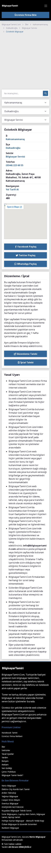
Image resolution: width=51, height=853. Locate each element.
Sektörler (6, 750)
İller (26, 24)
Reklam (5, 764)
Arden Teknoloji (9, 792)
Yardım (5, 757)
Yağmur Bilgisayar (10, 796)
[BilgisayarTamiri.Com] (10, 5)
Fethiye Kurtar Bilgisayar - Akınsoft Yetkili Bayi (23, 820)
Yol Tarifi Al (12, 189)
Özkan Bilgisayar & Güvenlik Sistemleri (19, 824)
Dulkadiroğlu (12, 28)
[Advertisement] (25, 61)
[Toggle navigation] (45, 6)
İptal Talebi (27, 362)
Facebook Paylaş (26, 246)
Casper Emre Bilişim (11, 800)
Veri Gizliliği (7, 768)
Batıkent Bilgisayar (10, 827)
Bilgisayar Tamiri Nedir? (12, 775)
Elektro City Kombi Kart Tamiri (16, 789)
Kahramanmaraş (40, 24)
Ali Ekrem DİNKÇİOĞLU (19, 847)
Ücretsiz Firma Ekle (26, 15)
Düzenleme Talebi (26, 353)
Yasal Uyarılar (8, 754)
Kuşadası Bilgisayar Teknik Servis (17, 810)
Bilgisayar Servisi (29, 28)
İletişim (5, 761)
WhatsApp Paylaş (27, 263)
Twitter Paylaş (26, 255)
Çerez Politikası (9, 771)
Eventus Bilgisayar (10, 803)
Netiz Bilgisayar (9, 785)
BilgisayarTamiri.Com (11, 24)
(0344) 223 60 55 (14, 165)
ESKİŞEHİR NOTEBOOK (13, 807)
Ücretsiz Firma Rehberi (12, 736)
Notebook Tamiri (9, 732)
